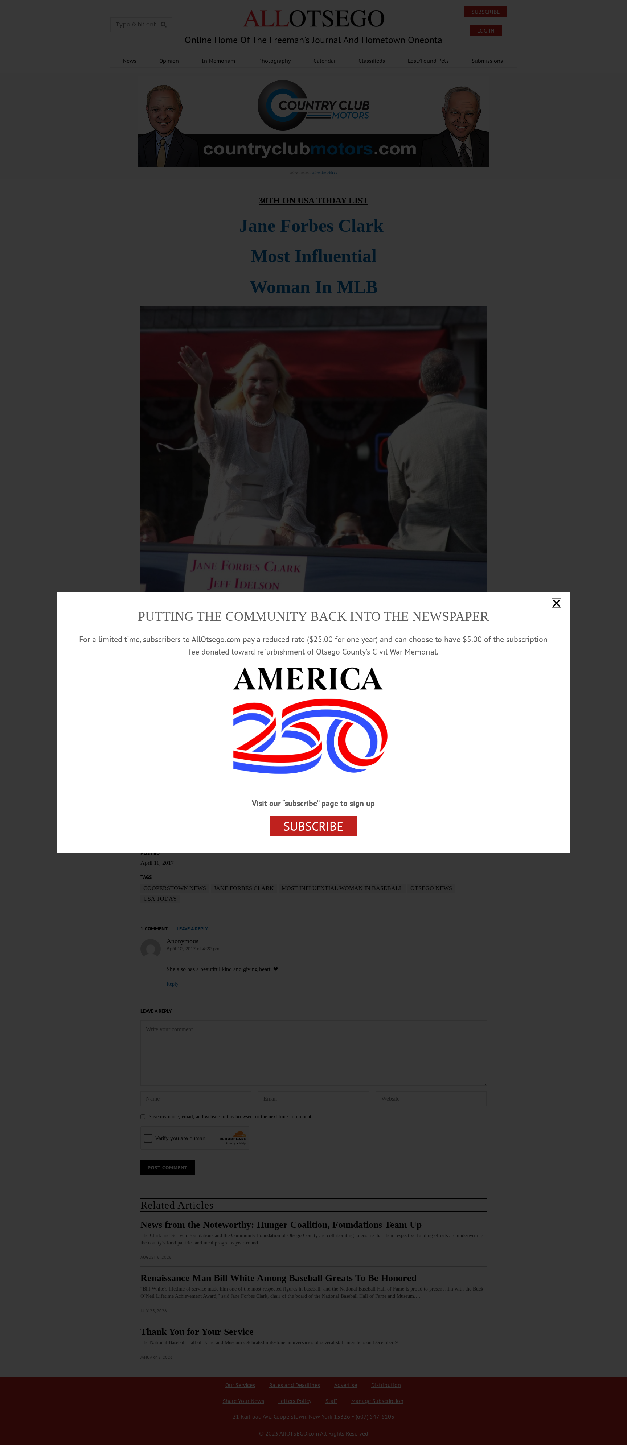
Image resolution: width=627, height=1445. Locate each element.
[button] (556, 603)
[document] (313, 722)
